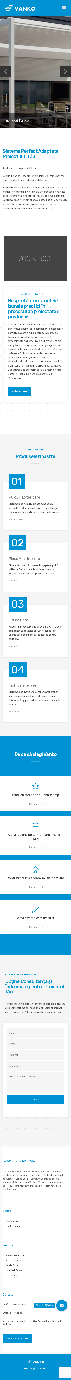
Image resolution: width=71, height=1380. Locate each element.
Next (65, 71)
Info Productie (13, 1226)
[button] (61, 1305)
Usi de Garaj (12, 1265)
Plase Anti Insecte (15, 1260)
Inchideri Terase (14, 1270)
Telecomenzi (12, 1275)
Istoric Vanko (12, 1221)
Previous (5, 71)
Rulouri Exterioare (15, 1255)
